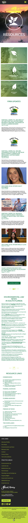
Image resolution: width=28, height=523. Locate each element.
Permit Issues (4, 470)
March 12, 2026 (5, 246)
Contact (3, 452)
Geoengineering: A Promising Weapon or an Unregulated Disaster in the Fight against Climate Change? (13, 347)
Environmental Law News (7, 447)
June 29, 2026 (5, 157)
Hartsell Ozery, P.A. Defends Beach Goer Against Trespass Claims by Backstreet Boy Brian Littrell (12, 215)
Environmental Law (6, 463)
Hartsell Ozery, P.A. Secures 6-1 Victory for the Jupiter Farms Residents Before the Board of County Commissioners (12, 122)
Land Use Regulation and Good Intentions (11, 352)
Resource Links (5, 449)
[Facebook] (7, 504)
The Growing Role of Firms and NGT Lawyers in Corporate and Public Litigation (13, 343)
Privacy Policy (4, 454)
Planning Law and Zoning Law (8, 473)
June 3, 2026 (4, 188)
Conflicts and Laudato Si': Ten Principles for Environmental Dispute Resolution (12, 355)
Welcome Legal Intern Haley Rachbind (11, 186)
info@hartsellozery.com (7, 495)
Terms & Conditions (6, 457)
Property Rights (5, 475)
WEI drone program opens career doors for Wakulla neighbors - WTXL (12, 307)
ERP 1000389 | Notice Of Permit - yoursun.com (13, 323)
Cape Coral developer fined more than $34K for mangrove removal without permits (13, 309)
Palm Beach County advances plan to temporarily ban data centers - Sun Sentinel (13, 312)
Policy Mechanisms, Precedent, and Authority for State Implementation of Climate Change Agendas (13, 350)
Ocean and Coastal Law (7, 478)
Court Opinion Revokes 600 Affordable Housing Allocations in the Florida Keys (13, 269)
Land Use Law (4, 466)
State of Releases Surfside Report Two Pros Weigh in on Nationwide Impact (13, 315)
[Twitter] (10, 504)
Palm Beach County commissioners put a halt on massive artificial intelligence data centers (13, 318)
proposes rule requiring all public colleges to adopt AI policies (13, 334)
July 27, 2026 (4, 125)
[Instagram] (5, 504)
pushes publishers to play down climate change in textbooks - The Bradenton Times (13, 340)
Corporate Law (5, 483)
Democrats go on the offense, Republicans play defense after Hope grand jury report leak (13, 304)
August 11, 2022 (5, 272)
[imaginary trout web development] (14, 520)
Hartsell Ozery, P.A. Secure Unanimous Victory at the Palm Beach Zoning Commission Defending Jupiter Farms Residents (12, 153)
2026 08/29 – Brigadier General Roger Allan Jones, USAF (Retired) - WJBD (12, 337)
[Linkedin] (2, 504)
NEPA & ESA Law (5, 480)
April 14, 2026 (5, 219)
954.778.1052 (8, 494)
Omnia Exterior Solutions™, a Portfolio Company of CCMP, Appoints (13, 328)
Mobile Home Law (5, 468)
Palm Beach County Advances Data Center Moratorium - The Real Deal (11, 320)
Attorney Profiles (5, 442)
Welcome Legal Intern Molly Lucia (13, 245)
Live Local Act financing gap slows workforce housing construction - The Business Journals (13, 331)
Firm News (4, 444)
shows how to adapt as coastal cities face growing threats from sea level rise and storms (13, 325)
